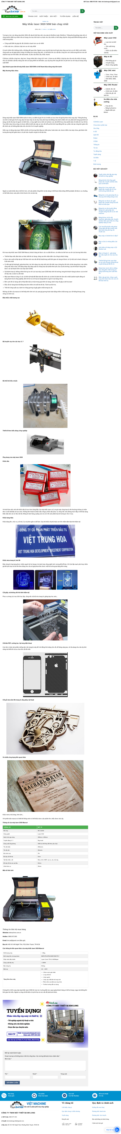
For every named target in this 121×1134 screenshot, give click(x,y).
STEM (95, 141)
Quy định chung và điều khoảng (71, 1111)
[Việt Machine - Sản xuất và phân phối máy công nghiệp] (13, 9)
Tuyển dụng (97, 154)
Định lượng (97, 164)
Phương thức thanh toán (99, 1111)
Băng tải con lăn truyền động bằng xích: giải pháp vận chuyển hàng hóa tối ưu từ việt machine (108, 211)
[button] (12, 16)
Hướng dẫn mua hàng (98, 1107)
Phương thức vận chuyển (99, 1115)
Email (35, 1074)
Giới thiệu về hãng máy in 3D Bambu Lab (108, 248)
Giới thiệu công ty (67, 1107)
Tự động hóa (97, 151)
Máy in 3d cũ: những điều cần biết (108, 242)
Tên (6, 1074)
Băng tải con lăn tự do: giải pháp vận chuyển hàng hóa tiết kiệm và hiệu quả (108, 202)
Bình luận (8, 1059)
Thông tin (45, 21)
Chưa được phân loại (100, 125)
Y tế (94, 161)
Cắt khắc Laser (98, 122)
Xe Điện (96, 157)
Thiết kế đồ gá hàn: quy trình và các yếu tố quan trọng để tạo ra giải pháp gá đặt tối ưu (108, 262)
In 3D (95, 131)
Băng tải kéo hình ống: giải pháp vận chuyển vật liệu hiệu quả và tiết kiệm (108, 181)
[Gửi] (82, 11)
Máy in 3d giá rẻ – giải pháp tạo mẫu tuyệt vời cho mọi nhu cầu (108, 254)
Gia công (96, 128)
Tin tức (95, 148)
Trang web (64, 1074)
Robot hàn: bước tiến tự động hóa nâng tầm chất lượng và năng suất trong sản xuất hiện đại (108, 270)
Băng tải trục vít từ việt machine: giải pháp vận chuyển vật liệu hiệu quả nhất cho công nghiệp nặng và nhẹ (108, 220)
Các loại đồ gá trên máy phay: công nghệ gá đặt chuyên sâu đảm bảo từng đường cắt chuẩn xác (108, 229)
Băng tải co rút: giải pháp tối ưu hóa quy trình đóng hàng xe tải (108, 195)
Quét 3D (96, 135)
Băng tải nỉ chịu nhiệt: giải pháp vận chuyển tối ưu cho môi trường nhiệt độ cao (107, 189)
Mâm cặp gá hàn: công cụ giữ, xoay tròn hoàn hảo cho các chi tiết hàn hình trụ (108, 278)
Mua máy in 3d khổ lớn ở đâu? (108, 236)
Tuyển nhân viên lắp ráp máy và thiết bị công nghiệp (108, 175)
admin (54, 29)
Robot (95, 138)
